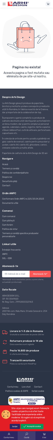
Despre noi (7, 177)
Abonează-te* (40, 274)
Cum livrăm (7, 225)
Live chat (26, 387)
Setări (15, 426)
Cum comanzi (8, 216)
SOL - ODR (7, 258)
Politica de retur (10, 229)
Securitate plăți (9, 181)
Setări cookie (38, 391)
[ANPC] (26, 400)
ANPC (5, 254)
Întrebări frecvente (11, 250)
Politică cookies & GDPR (16, 391)
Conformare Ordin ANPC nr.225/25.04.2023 (23, 199)
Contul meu (12, 387)
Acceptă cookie (33, 426)
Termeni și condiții (10, 168)
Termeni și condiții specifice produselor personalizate (20, 235)
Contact (6, 185)
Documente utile (10, 203)
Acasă (5, 164)
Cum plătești (8, 220)
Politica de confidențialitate (15, 173)
